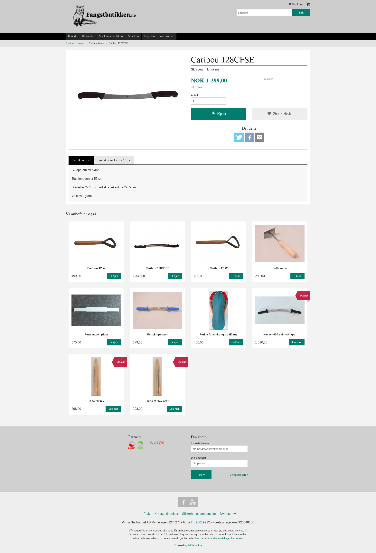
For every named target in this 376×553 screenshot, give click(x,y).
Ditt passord (198, 457)
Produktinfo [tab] (79, 160)
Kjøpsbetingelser (166, 513)
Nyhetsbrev (228, 513)
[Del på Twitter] (239, 137)
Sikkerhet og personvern (199, 513)
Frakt (147, 513)
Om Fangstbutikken (111, 36)
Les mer (200, 538)
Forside (72, 36)
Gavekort (133, 36)
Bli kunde (88, 36)
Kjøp (221, 113)
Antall (194, 95)
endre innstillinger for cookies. (227, 538)
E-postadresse (200, 443)
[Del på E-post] (259, 137)
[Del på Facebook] (249, 137)
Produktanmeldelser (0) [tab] (112, 160)
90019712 (203, 522)
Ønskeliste (282, 113)
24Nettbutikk (195, 545)
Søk (301, 12)
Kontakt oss (167, 36)
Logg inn (149, 36)
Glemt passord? (239, 474)
